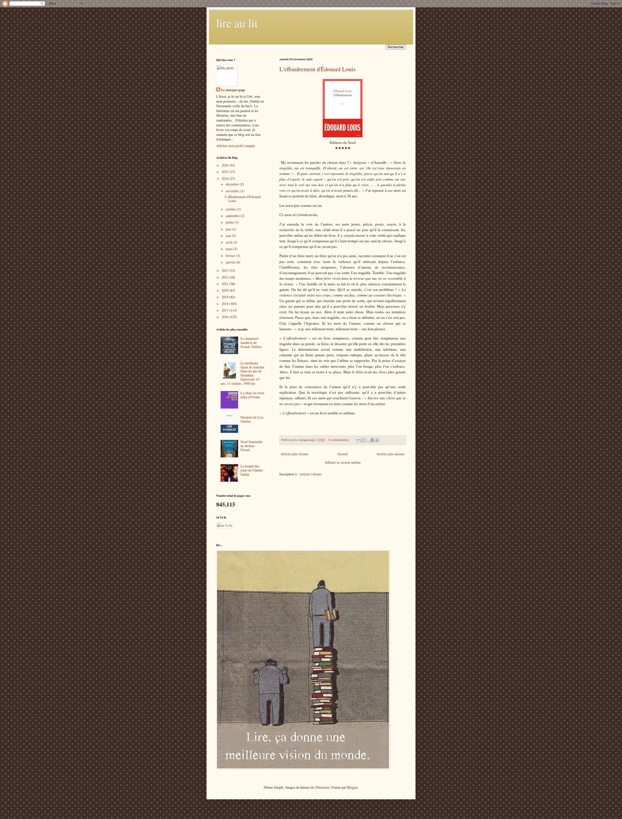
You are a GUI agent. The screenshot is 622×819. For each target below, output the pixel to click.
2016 (225, 316)
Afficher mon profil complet (235, 145)
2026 (225, 165)
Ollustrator (322, 787)
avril (229, 242)
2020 (225, 290)
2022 (225, 277)
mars (229, 248)
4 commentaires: (339, 440)
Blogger (352, 787)
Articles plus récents (294, 454)
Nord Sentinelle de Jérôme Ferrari (251, 445)
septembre (233, 215)
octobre (231, 209)
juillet (230, 222)
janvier (231, 262)
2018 (225, 303)
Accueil (342, 454)
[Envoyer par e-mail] (358, 440)
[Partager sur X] (367, 440)
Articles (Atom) (310, 474)
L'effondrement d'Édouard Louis (317, 69)
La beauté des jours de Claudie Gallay (252, 470)
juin (229, 229)
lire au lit (237, 23)
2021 (225, 283)
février (231, 255)
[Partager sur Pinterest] (377, 440)
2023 (225, 270)
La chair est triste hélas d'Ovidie (252, 395)
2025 (225, 171)
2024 (225, 178)
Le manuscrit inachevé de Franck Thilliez (251, 342)
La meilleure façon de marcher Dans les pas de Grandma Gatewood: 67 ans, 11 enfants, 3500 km (243, 373)
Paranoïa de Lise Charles (252, 419)
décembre (233, 184)
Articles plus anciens (390, 454)
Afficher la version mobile (343, 462)
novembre (233, 191)
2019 (225, 297)
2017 (225, 310)
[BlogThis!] (363, 440)
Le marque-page (233, 89)
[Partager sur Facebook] (372, 440)
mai (229, 235)
